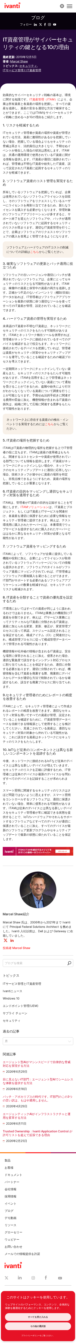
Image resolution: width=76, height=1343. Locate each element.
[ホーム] (12, 6)
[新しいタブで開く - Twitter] (6, 1278)
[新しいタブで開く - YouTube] (60, 1278)
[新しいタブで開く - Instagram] (33, 1278)
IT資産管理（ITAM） (43, 99)
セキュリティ (28, 66)
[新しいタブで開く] (35, 24)
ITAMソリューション (34, 507)
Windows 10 (11, 998)
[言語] (61, 6)
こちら (34, 252)
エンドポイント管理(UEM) (20, 1006)
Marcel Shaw (19, 61)
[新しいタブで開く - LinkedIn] (20, 1278)
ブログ (38, 17)
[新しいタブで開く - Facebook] (46, 1278)
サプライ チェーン (15, 1013)
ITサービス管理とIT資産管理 (22, 70)
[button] (69, 6)
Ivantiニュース (12, 991)
